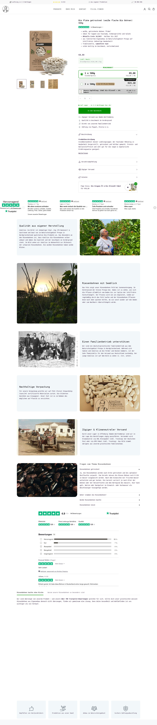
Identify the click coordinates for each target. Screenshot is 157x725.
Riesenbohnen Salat (87, 505)
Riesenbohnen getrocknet (89, 469)
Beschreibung (86, 134)
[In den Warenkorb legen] (128, 187)
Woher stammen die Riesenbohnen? (93, 495)
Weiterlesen (83, 153)
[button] (108, 74)
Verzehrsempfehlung (89, 162)
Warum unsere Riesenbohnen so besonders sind (66, 592)
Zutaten (84, 177)
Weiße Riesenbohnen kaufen (90, 500)
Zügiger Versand (87, 169)
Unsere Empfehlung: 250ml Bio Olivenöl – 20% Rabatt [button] (102, 91)
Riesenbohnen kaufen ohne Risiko (30, 592)
